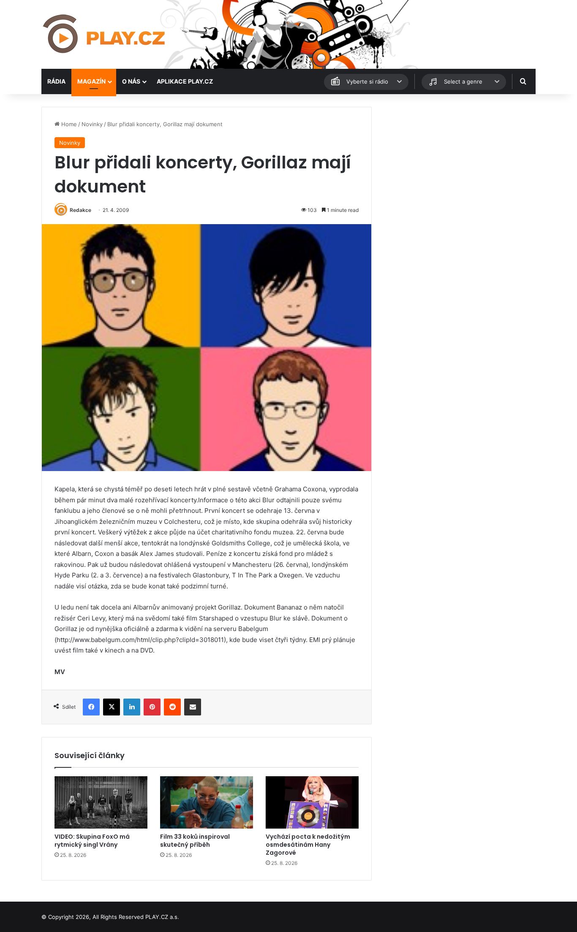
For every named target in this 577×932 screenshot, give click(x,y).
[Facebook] (91, 707)
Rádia (56, 81)
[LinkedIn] (131, 707)
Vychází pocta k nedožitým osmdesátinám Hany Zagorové (308, 844)
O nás (131, 81)
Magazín (91, 81)
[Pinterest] (152, 707)
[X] (111, 707)
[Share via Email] (192, 707)
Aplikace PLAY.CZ (185, 81)
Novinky (92, 124)
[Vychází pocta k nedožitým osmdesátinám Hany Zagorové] (312, 802)
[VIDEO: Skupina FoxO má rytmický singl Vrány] (100, 802)
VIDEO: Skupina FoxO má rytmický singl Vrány (92, 840)
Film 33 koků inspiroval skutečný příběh (195, 840)
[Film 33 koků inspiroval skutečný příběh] (206, 802)
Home (68, 124)
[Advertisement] (457, 166)
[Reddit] (172, 707)
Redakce (80, 210)
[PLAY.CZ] (104, 34)
